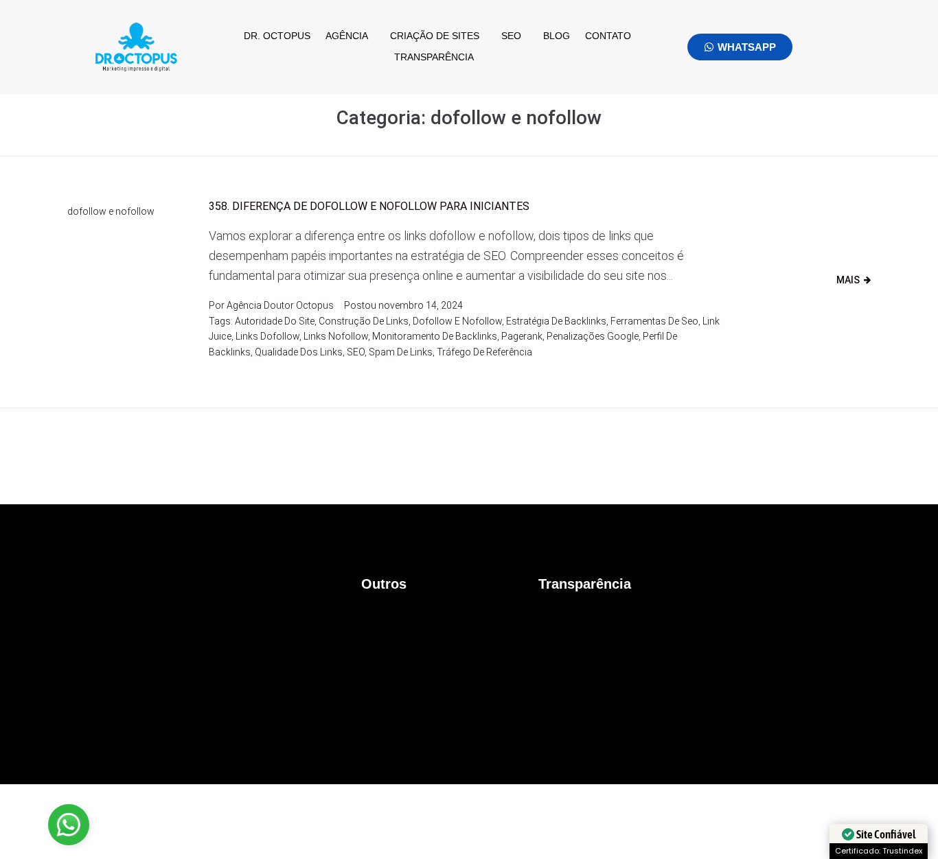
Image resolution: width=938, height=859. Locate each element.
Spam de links (401, 351)
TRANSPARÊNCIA (434, 56)
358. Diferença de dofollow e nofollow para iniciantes (369, 206)
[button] (350, 36)
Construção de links (364, 321)
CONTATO (608, 35)
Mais (848, 279)
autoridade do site (274, 321)
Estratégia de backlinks (556, 321)
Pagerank (521, 336)
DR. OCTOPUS (277, 35)
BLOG (556, 35)
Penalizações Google (593, 336)
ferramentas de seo (654, 321)
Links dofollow (267, 336)
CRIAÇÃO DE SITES (434, 35)
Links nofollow (336, 336)
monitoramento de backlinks (434, 336)
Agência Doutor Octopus (280, 305)
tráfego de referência (484, 351)
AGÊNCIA (346, 35)
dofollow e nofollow (111, 211)
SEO (511, 35)
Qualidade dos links (299, 351)
